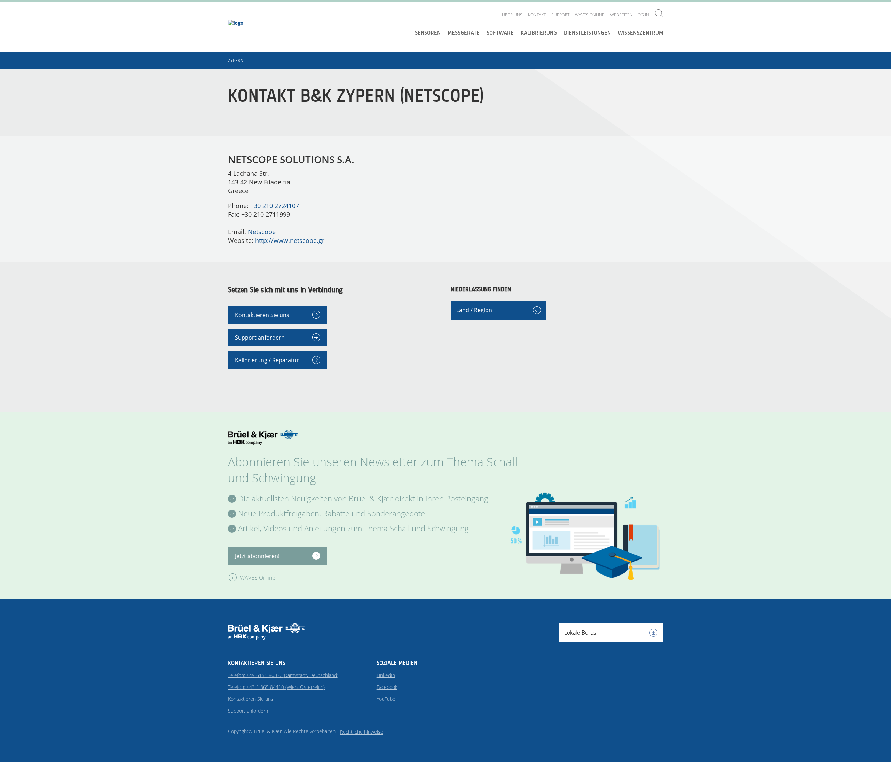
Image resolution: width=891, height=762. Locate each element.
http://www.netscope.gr (289, 240)
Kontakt (537, 15)
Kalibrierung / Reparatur (267, 360)
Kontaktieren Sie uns (262, 315)
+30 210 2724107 (274, 205)
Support (560, 15)
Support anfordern (260, 337)
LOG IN (642, 15)
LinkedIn (386, 675)
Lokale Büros (580, 632)
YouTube (386, 699)
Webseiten (621, 15)
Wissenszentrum (640, 32)
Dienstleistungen (587, 32)
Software (500, 32)
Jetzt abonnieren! (257, 556)
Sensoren (428, 32)
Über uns (512, 15)
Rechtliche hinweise (361, 732)
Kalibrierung (539, 32)
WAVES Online (590, 15)
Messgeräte (464, 32)
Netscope (262, 232)
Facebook (387, 687)
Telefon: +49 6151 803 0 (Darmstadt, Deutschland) (283, 675)
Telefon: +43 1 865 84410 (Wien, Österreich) (276, 687)
